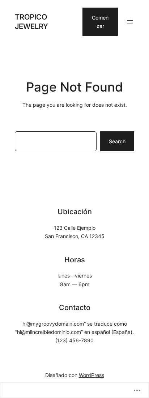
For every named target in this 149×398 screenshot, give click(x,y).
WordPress (91, 375)
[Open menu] (129, 21)
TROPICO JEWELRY (31, 21)
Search (117, 141)
